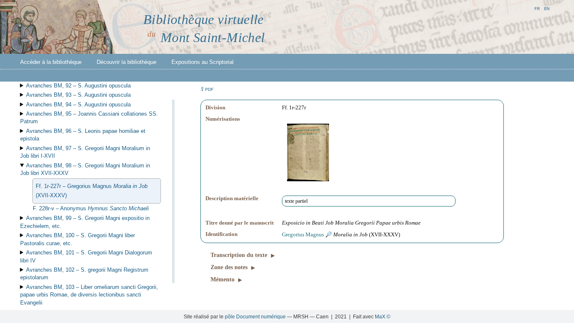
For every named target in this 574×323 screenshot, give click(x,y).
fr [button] (537, 8)
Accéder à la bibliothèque (51, 62)
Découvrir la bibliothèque (126, 62)
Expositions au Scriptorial (202, 62)
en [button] (547, 8)
